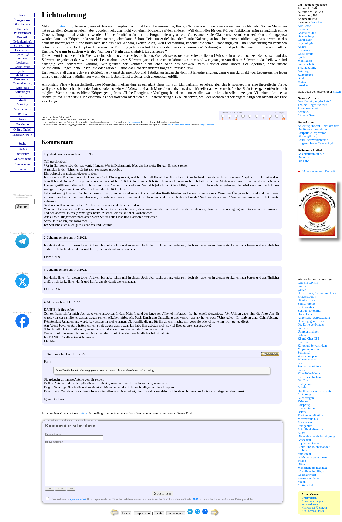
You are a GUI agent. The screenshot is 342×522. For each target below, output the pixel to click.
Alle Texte (304, 25)
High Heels (305, 314)
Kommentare (22, 164)
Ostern (302, 412)
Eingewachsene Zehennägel (315, 143)
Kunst (301, 432)
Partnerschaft (22, 79)
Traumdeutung (22, 83)
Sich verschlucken (309, 377)
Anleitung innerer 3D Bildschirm (318, 126)
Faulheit (303, 328)
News (22, 119)
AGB (195, 499)
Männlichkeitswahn (310, 429)
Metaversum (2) (308, 419)
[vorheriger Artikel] (113, 516)
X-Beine (303, 401)
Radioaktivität (307, 474)
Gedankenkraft (22, 41)
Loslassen (22, 62)
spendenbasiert (78, 499)
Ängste (22, 58)
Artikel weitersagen (312, 501)
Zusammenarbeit (308, 108)
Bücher (22, 114)
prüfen (83, 413)
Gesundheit (22, 50)
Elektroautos (306, 307)
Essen (301, 370)
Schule (302, 387)
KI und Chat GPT (308, 338)
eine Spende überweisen (179, 124)
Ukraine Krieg (306, 300)
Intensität (304, 342)
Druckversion (133, 122)
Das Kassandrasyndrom (312, 129)
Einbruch (303, 450)
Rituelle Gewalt (308, 115)
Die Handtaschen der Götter (315, 391)
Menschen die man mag (313, 467)
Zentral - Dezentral (309, 310)
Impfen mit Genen (309, 443)
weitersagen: (176, 513)
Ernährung (304, 394)
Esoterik (22, 37)
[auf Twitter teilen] (197, 513)
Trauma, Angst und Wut (312, 105)
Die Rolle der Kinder (311, 324)
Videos (22, 148)
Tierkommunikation (310, 415)
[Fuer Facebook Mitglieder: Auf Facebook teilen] (205, 513)
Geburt (302, 289)
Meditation (22, 75)
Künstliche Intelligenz (312, 471)
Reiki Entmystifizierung (313, 139)
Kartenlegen (22, 92)
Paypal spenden (207, 124)
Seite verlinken (310, 504)
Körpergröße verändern (312, 345)
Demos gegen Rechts (311, 321)
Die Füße (303, 160)
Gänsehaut (304, 439)
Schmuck (303, 112)
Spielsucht (304, 453)
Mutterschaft (306, 485)
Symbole (22, 71)
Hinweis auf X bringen (314, 507)
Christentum (22, 66)
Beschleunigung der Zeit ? (314, 101)
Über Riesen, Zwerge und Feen (317, 293)
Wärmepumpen (307, 356)
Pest (300, 363)
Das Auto (303, 157)
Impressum (22, 153)
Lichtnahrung (64, 26)
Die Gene (303, 380)
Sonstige (22, 104)
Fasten (337, 91)
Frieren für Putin (308, 408)
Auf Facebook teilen (313, 510)
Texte (158, 513)
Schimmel (304, 352)
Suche (22, 143)
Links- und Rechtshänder (313, 446)
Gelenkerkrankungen (311, 153)
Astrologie (22, 87)
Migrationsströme (309, 349)
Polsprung (304, 405)
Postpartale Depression (312, 133)
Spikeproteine (306, 303)
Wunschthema (22, 159)
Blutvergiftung (307, 136)
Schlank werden (22, 134)
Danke (22, 169)
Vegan (302, 481)
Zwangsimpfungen (309, 478)
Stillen (302, 460)
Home (126, 513)
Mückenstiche (307, 359)
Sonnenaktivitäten (309, 366)
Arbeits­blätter (22, 109)
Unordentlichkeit (308, 331)
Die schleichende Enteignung (316, 436)
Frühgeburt (305, 384)
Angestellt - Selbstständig (314, 317)
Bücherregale (306, 398)
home (22, 15)
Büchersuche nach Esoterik (316, 171)
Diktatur (303, 464)
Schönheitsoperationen (312, 457)
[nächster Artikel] (215, 516)
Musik (22, 100)
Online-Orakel (22, 129)
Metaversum (305, 422)
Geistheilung (22, 45)
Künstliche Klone (309, 373)
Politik (302, 335)
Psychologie (22, 54)
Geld (22, 96)
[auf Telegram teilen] (190, 513)
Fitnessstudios (307, 296)
